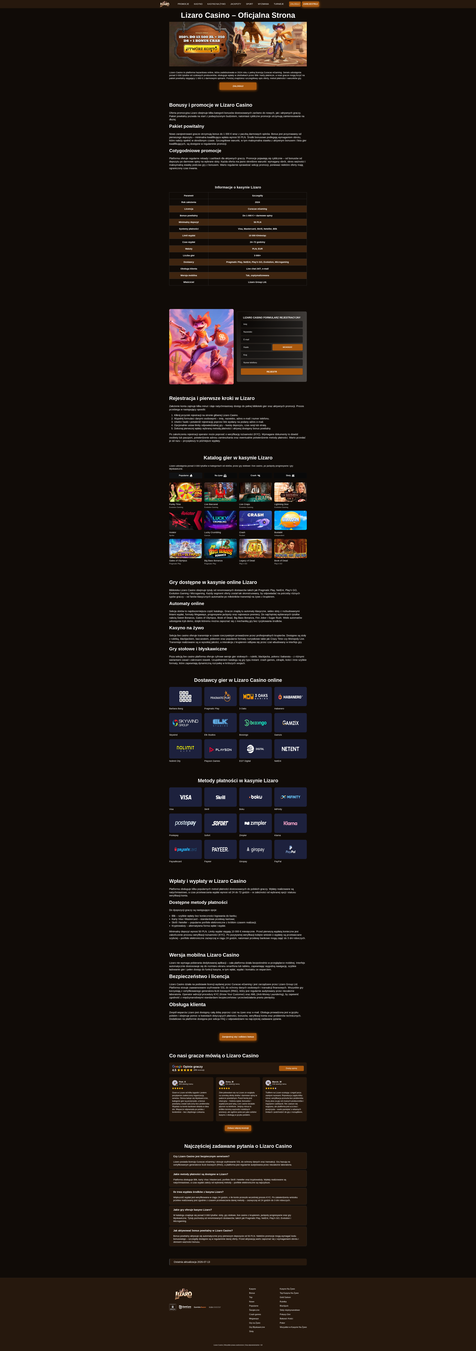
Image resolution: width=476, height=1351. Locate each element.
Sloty (288, 475)
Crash (253, 475)
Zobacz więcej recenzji (238, 1128)
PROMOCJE (183, 4)
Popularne (184, 475)
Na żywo (219, 475)
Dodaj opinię (291, 1068)
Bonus (252, 1293)
